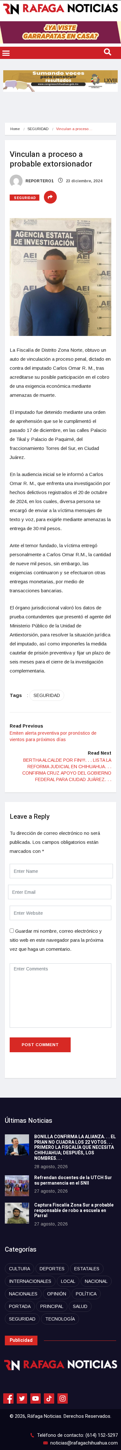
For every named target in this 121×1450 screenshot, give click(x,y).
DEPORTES (52, 1268)
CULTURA (19, 1268)
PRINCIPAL (51, 1306)
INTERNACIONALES (30, 1281)
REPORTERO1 (39, 181)
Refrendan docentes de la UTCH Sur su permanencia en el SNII (73, 1180)
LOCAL (68, 1281)
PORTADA (20, 1306)
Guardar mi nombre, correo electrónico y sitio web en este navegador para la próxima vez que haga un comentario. (56, 940)
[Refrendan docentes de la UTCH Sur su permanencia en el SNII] (17, 1185)
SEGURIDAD (37, 129)
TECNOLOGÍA (60, 1318)
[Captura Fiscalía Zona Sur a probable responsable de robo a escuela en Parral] (17, 1213)
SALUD (80, 1306)
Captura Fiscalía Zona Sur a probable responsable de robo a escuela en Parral (74, 1210)
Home (15, 129)
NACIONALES (23, 1293)
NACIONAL (96, 1281)
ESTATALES (86, 1268)
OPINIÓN (56, 1293)
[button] (6, 53)
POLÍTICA (86, 1293)
